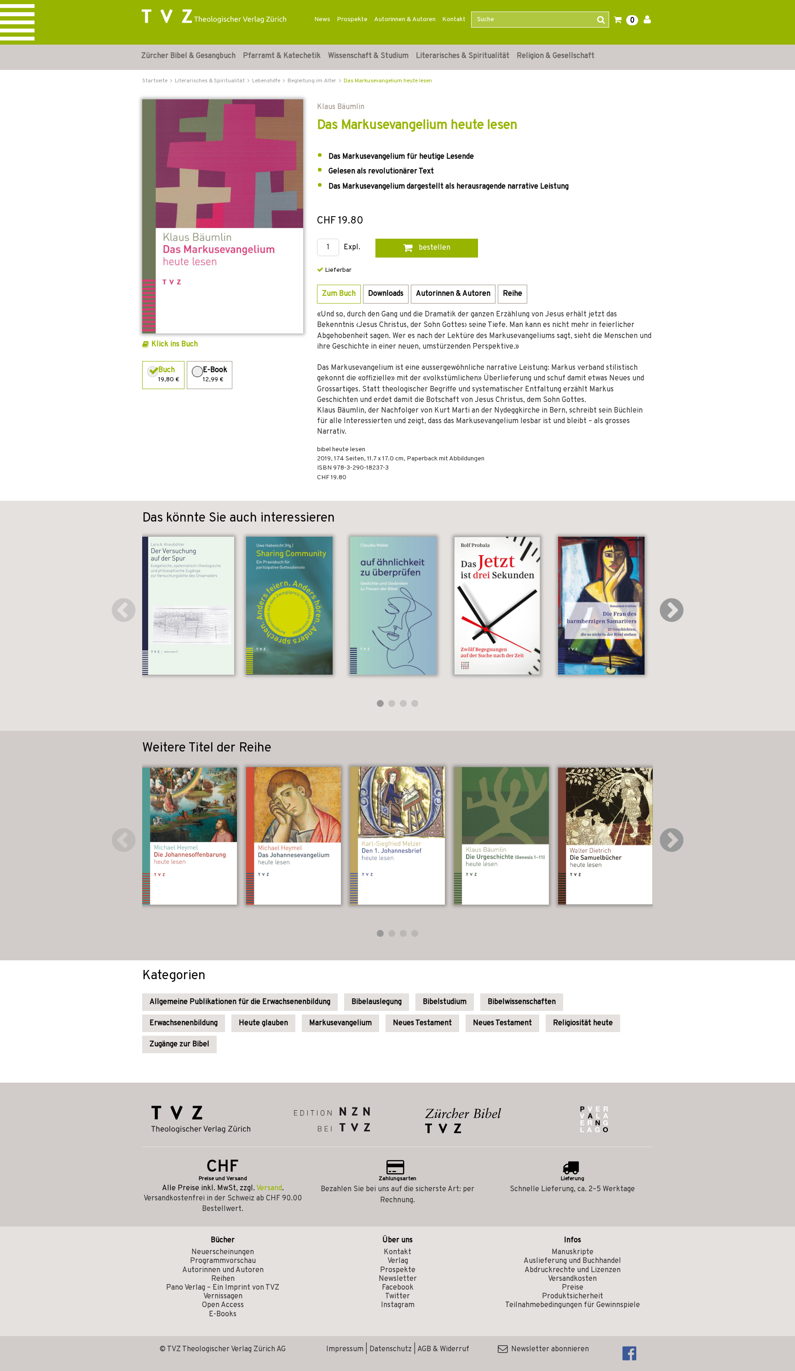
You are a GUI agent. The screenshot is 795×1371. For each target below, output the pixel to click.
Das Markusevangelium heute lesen (388, 81)
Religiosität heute (583, 1023)
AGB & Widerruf (443, 1349)
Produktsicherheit (572, 1296)
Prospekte (352, 19)
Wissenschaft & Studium (368, 56)
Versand (269, 1188)
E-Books (222, 1314)
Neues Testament (422, 1023)
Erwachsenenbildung (184, 1023)
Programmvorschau (223, 1261)
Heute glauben (263, 1023)
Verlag (397, 1261)
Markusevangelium (340, 1023)
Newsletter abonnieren (548, 1349)
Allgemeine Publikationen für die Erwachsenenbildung (240, 1002)
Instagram (398, 1305)
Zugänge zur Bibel (179, 1044)
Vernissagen (222, 1296)
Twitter (397, 1296)
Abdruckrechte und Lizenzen (572, 1270)
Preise (572, 1287)
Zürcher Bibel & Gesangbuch (188, 56)
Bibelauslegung (376, 1002)
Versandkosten (572, 1279)
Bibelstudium (445, 1002)
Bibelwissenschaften (522, 1002)
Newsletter (398, 1279)
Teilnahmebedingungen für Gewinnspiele (572, 1305)
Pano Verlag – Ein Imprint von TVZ (222, 1287)
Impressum (344, 1349)
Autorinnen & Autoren (405, 19)
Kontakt (454, 19)
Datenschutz (390, 1349)
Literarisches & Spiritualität (462, 56)
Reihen (223, 1279)
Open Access (223, 1305)
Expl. (352, 247)
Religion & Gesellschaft (555, 56)
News (322, 19)
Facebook (398, 1287)
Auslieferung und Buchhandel (572, 1261)
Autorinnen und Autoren (223, 1270)
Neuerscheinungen (222, 1252)
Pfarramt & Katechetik (282, 56)
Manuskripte (572, 1252)
